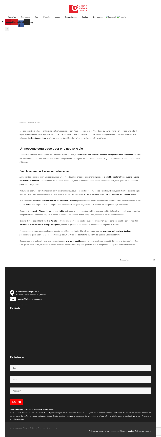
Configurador (98, 17)
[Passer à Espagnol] (111, 16)
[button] (7, 29)
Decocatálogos (71, 17)
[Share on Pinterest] (151, 259)
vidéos (57, 17)
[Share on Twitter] (135, 259)
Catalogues (25, 17)
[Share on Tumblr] (143, 259)
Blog (36, 17)
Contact (85, 17)
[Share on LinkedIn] (139, 259)
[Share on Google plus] (147, 259)
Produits (46, 17)
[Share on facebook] (132, 259)
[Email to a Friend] (154, 259)
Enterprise (12, 17)
